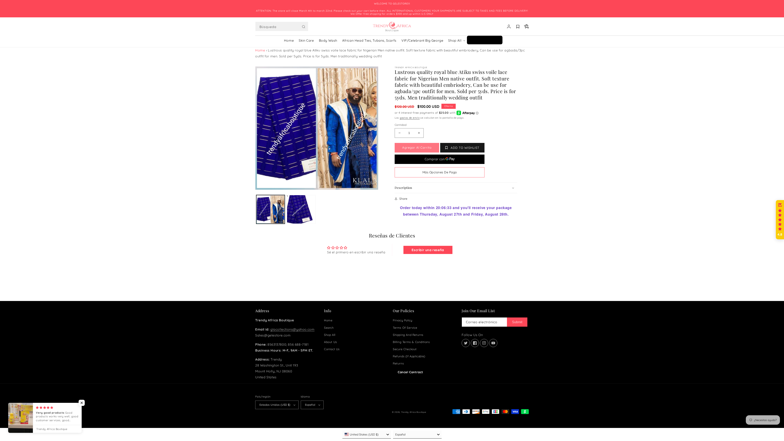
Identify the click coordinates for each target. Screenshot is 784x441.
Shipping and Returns (408, 335)
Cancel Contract (410, 372)
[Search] (303, 26)
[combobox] (281, 26)
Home (260, 50)
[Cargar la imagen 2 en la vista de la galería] (301, 209)
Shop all (329, 335)
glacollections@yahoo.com (292, 329)
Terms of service (405, 328)
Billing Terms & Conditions (411, 342)
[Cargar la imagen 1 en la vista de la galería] (270, 209)
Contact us (332, 349)
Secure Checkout (405, 349)
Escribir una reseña (428, 250)
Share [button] (403, 198)
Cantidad (400, 124)
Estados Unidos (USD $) (275, 404)
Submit (517, 322)
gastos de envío (410, 117)
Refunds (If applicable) (409, 356)
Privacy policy (402, 320)
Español (310, 404)
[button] (281, 26)
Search (329, 328)
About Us (330, 342)
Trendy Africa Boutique (413, 412)
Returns (398, 363)
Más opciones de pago (439, 172)
